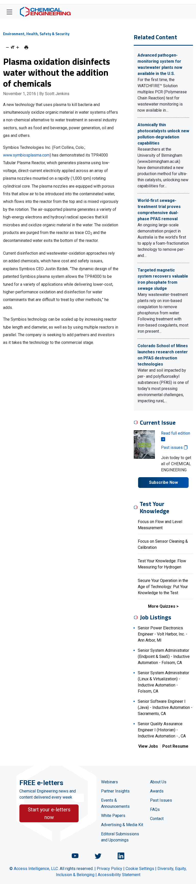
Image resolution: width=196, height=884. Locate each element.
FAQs (155, 809)
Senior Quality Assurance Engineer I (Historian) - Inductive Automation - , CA (162, 729)
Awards (157, 791)
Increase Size (17, 47)
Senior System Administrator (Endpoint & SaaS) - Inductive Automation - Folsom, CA (164, 656)
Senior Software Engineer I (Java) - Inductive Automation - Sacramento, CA (165, 707)
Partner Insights (115, 791)
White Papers (113, 815)
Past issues (172, 447)
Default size (12, 47)
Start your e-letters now (49, 813)
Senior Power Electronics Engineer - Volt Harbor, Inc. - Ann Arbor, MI (162, 634)
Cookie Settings (140, 868)
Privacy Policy (109, 868)
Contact (157, 818)
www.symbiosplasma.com (26, 155)
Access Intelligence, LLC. (36, 868)
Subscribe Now (163, 482)
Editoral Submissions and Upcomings (120, 836)
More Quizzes (161, 606)
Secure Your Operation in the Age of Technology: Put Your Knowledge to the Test (163, 586)
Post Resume (175, 746)
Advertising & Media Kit (122, 824)
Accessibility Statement (119, 874)
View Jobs (148, 746)
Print (26, 47)
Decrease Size (7, 47)
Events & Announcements (115, 803)
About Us (158, 781)
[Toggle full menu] (9, 11)
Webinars (109, 781)
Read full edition (175, 433)
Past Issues (161, 800)
